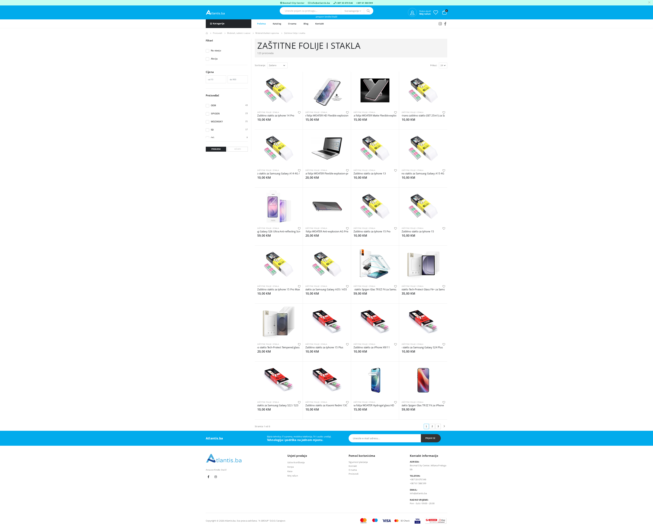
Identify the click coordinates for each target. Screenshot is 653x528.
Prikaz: (433, 65)
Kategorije (218, 23)
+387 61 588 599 (364, 2)
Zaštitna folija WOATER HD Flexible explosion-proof (311, 115)
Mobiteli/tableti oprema (267, 33)
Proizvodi (217, 33)
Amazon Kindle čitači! (326, 17)
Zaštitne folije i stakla (268, 112)
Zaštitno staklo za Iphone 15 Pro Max (278, 289)
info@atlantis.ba (320, 2)
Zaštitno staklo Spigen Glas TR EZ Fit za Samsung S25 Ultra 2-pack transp (355, 289)
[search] (368, 11)
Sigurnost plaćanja (358, 462)
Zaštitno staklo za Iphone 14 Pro (275, 115)
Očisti (237, 149)
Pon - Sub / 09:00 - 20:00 (422, 503)
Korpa (290, 466)
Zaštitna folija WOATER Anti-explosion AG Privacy (311, 231)
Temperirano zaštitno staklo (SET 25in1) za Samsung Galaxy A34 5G (406, 115)
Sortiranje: (260, 65)
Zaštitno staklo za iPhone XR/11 (372, 347)
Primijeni (216, 149)
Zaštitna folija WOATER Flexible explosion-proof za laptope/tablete (310, 173)
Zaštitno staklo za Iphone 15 (418, 231)
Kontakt (319, 23)
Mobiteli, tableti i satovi (238, 33)
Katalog (277, 23)
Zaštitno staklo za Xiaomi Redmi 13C (326, 405)
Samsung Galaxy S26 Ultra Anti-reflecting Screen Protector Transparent (260, 231)
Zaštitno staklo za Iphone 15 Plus (324, 347)
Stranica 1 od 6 (262, 426)
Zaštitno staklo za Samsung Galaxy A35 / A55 (314, 289)
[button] (444, 12)
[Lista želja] (435, 12)
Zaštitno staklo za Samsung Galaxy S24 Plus (412, 347)
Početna (261, 23)
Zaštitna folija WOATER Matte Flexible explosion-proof (360, 115)
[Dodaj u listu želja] (299, 112)
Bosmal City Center (293, 2)
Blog (306, 23)
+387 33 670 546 (344, 2)
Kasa (289, 471)
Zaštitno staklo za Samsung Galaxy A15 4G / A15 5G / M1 (409, 173)
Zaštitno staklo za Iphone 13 (370, 173)
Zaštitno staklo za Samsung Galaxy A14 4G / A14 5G (263, 173)
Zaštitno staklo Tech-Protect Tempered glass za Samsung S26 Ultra (262, 347)
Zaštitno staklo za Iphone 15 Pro (372, 231)
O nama (292, 23)
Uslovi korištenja (296, 462)
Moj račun (292, 475)
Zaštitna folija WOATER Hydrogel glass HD (366, 405)
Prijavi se (430, 438)
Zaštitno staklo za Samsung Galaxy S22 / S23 (267, 405)
